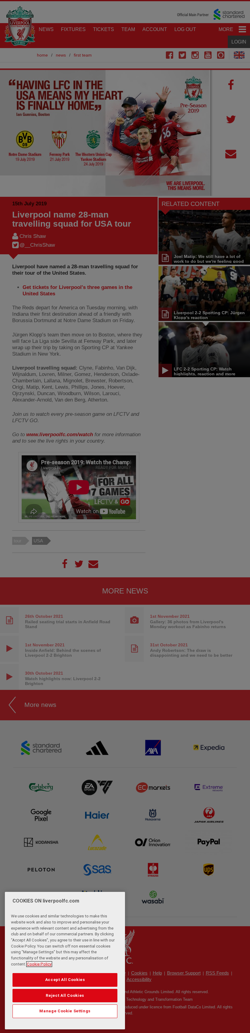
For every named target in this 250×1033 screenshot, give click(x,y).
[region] (65, 960)
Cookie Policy (39, 964)
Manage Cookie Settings (64, 1011)
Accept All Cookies (65, 979)
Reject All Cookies (65, 995)
